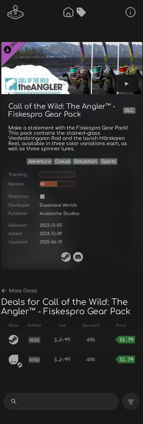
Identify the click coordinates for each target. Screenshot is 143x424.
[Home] (68, 12)
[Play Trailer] (127, 83)
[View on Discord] (78, 257)
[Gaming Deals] (81, 12)
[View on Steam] (66, 257)
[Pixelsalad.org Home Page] (15, 12)
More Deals (23, 290)
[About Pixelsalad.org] (130, 12)
